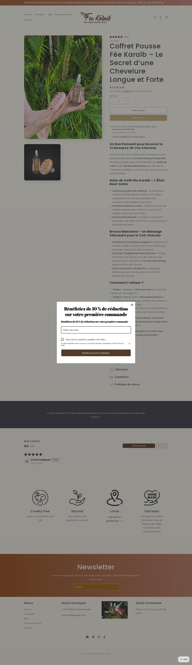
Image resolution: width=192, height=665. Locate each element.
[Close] (132, 305)
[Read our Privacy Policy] (129, 343)
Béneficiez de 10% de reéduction (96, 352)
